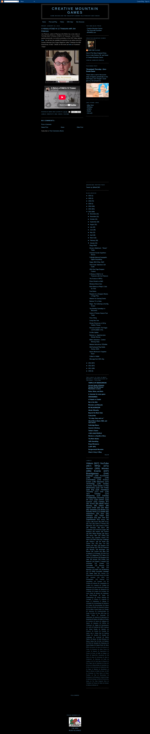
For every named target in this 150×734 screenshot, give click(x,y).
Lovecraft (98, 637)
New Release (103, 639)
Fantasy (101, 502)
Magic (89, 669)
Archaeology (97, 603)
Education (93, 527)
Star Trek (101, 517)
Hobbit (103, 511)
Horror (88, 539)
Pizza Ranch (99, 673)
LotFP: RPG (92, 446)
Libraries (92, 577)
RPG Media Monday (95, 533)
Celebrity (96, 585)
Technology (90, 484)
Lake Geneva (98, 587)
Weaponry (104, 589)
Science (89, 502)
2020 (90, 198)
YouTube (66, 114)
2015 (90, 209)
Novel (87, 601)
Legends (103, 599)
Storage (94, 679)
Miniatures (89, 525)
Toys (90, 523)
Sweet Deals (91, 507)
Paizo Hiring (93, 318)
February (93, 240)
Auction (95, 557)
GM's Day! (70, 22)
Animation (89, 563)
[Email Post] (69, 111)
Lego (105, 587)
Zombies (99, 581)
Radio (103, 595)
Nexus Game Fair (91, 641)
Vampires (95, 623)
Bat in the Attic (93, 402)
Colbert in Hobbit (94, 356)
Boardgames (92, 473)
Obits (95, 545)
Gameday (93, 509)
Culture (90, 605)
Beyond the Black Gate (95, 413)
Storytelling (89, 581)
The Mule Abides (93, 438)
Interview (106, 547)
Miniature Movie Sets (95, 284)
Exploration (99, 663)
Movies (105, 468)
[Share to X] (76, 112)
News (104, 555)
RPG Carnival (105, 627)
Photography (89, 579)
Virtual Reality (93, 629)
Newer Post (44, 127)
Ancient (95, 559)
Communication (101, 611)
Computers (89, 529)
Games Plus (90, 543)
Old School (90, 503)
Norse (103, 671)
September (93, 222)
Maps (87, 671)
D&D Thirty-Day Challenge (101, 539)
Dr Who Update (93, 332)
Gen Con (90, 667)
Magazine (89, 589)
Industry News (91, 511)
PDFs (102, 577)
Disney (96, 599)
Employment (89, 575)
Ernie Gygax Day (90, 663)
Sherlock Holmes (104, 607)
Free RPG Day (102, 613)
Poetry (107, 619)
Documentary (98, 605)
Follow (62, 22)
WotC (96, 569)
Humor (89, 468)
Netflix (101, 619)
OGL (100, 641)
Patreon (106, 641)
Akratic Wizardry (93, 410)
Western (103, 629)
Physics (88, 653)
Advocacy (91, 611)
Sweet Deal (93, 573)
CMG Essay (105, 521)
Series (97, 621)
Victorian (107, 683)
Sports (88, 623)
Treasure (95, 683)
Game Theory (103, 649)
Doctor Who (93, 535)
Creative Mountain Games (75, 10)
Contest (101, 563)
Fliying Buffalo (96, 665)
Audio (105, 659)
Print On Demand (93, 643)
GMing (103, 535)
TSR (99, 547)
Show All (107, 454)
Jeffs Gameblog (93, 441)
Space (107, 533)
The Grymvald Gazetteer (94, 30)
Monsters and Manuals (95, 405)
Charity (103, 559)
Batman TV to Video (95, 301)
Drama (96, 631)
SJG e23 (89, 113)
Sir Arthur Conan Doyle (95, 609)
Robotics (92, 541)
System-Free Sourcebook (98, 655)
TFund (103, 679)
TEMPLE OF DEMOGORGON (97, 383)
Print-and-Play (53, 22)
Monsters (89, 569)
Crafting (104, 585)
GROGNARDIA (92, 397)
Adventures (90, 513)
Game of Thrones (100, 523)
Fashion (106, 531)
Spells (89, 679)
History (103, 519)
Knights (104, 635)
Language (89, 637)
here (42, 40)
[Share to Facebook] (78, 112)
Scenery (90, 621)
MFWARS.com (91, 32)
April (91, 235)
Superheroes (91, 519)
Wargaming (90, 495)
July (91, 227)
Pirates (96, 589)
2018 (90, 203)
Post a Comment (46, 124)
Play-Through (93, 595)
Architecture (89, 659)
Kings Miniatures (93, 444)
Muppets (95, 651)
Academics (89, 553)
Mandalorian (104, 669)
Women (95, 685)
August (92, 224)
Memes (92, 671)
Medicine (89, 561)
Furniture (103, 591)
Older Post (80, 127)
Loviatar (88, 651)
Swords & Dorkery (94, 428)
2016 (90, 206)
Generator (96, 667)
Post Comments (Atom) (57, 131)
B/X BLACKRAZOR (94, 407)
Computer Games (100, 537)
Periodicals (90, 673)
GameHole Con (105, 665)
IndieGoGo (89, 617)
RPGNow (89, 107)
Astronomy (97, 659)
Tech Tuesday (93, 494)
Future (107, 605)
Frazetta (104, 631)
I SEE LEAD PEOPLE (95, 433)
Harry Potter (89, 593)
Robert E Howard (100, 561)
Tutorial (96, 551)
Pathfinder (106, 593)
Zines (107, 645)
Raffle (99, 653)
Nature (95, 619)
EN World (102, 541)
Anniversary (99, 657)
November (93, 216)
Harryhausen (105, 625)
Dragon (96, 591)
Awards (98, 531)
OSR (107, 671)
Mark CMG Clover (94, 50)
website (88, 537)
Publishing (96, 601)
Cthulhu (103, 573)
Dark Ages (98, 661)
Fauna (89, 665)
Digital (96, 625)
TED (99, 679)
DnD (56, 114)
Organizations (103, 651)
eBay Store (90, 105)
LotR (89, 627)
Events (97, 471)
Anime (92, 657)
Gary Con (102, 543)
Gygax (104, 529)
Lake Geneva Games (102, 525)
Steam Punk (99, 645)
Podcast (102, 579)
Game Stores (90, 615)
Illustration (89, 587)
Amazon (88, 631)
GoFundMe (89, 565)
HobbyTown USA (105, 667)
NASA (95, 607)
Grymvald (102, 615)
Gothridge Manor (93, 425)
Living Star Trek (94, 320)
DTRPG (89, 109)
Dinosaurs (94, 649)
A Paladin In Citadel (94, 399)
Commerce (104, 647)
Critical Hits (92, 415)
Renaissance (89, 677)
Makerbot (96, 669)
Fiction (96, 521)
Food (97, 529)
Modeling (88, 619)
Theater (106, 609)
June (91, 230)
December (93, 214)
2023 (90, 195)
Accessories (104, 476)
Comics (88, 521)
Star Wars (105, 507)
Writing (88, 545)
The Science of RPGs (95, 278)
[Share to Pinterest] (80, 112)
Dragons (103, 545)
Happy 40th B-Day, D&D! (96, 262)
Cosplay (88, 661)
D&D (102, 567)
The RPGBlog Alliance (75, 729)
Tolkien (101, 505)
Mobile (97, 671)
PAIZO (89, 111)
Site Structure (80, 22)
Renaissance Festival (99, 677)
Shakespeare (90, 597)
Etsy (93, 613)
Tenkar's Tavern (93, 430)
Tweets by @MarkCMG (93, 187)
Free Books (92, 291)
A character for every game (96, 394)
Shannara (104, 643)
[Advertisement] (94, 148)
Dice (102, 513)
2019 (90, 201)
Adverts (95, 583)
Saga (107, 677)
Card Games (99, 499)
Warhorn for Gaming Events (97, 298)
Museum (101, 565)
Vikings (104, 601)
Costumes (89, 625)
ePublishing (105, 569)
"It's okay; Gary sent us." (96, 418)
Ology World (93, 245)
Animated (89, 603)
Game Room (99, 575)
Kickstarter (97, 478)
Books (103, 509)
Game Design (90, 547)
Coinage (88, 599)
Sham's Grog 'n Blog (95, 452)
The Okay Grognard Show (99, 681)
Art (87, 499)
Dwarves (105, 661)
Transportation (90, 567)
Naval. (94, 639)
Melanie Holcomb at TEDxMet (98, 344)
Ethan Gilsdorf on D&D (96, 281)
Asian (98, 647)
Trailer (101, 515)
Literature (89, 517)
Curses (87, 649)
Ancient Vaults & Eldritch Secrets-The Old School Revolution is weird (96, 387)
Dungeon (103, 557)
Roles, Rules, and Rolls (95, 391)
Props (93, 653)
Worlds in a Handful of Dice (97, 436)
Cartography (103, 583)
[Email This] (72, 112)
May (91, 232)
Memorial (104, 617)
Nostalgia (89, 476)
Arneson (93, 647)
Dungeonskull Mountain (95, 449)
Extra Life (106, 663)
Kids (89, 607)
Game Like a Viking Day (93, 633)
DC (93, 661)
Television (100, 482)
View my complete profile (95, 60)
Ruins (87, 655)
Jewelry (96, 635)
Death (88, 613)
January (92, 243)
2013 (90, 363)
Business (106, 603)
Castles (88, 585)
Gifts (107, 575)
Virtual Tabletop (101, 597)
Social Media (90, 645)
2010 (90, 371)
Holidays (89, 515)
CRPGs (104, 623)
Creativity (50, 114)
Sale (87, 559)
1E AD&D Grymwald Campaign (99, 571)
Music (103, 527)
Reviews (92, 549)
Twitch (101, 683)
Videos (60, 114)
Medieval (89, 531)
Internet (97, 617)
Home (44, 22)
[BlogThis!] (74, 112)
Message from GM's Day (96, 359)
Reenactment (103, 675)
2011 (90, 368)
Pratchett (95, 627)
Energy (98, 553)
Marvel (88, 551)
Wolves (89, 685)
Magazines (95, 555)
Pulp (95, 675)
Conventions (90, 480)
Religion (105, 653)
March (92, 238)
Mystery (98, 593)
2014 (90, 211)
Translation (88, 683)
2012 (90, 365)
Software (104, 621)
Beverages (102, 549)
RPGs (97, 466)
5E (88, 647)
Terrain (88, 557)
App (106, 657)
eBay (104, 551)
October (92, 219)
